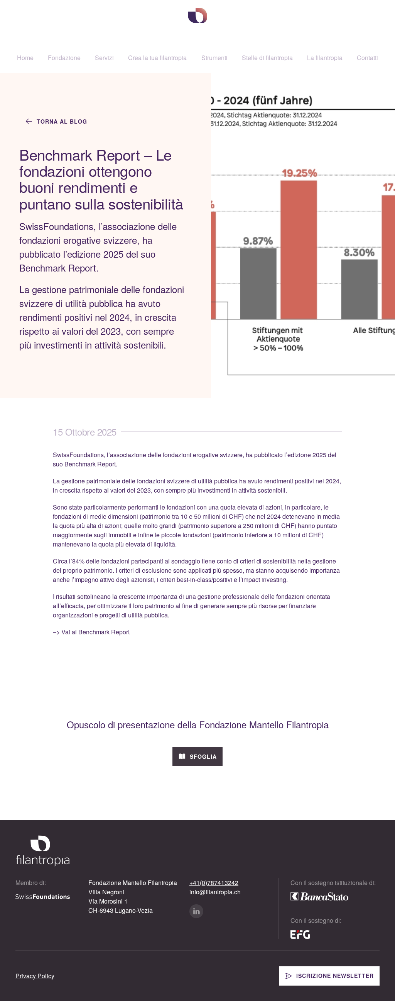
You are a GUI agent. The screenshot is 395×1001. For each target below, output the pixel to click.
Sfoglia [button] (203, 756)
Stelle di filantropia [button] (267, 57)
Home (25, 57)
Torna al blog (62, 121)
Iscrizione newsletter (335, 975)
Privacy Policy (34, 975)
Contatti (367, 57)
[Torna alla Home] (197, 15)
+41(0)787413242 (213, 882)
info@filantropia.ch (215, 891)
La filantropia (325, 57)
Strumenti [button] (214, 57)
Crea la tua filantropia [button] (157, 57)
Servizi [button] (104, 57)
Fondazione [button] (64, 57)
